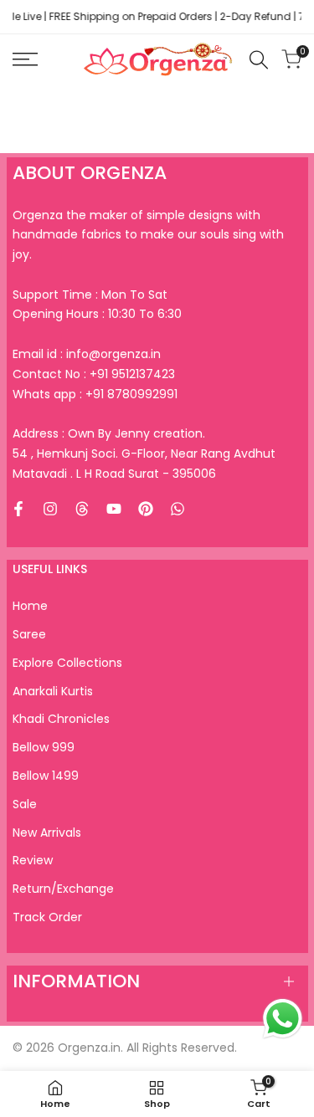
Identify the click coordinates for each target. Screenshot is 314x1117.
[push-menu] (25, 59)
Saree (29, 634)
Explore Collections (67, 662)
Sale (25, 804)
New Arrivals (47, 832)
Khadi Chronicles (61, 718)
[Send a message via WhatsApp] (283, 1019)
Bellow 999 (44, 747)
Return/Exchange (63, 888)
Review (33, 860)
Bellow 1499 (46, 775)
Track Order (47, 917)
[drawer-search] (259, 59)
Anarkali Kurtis (53, 691)
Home (30, 605)
